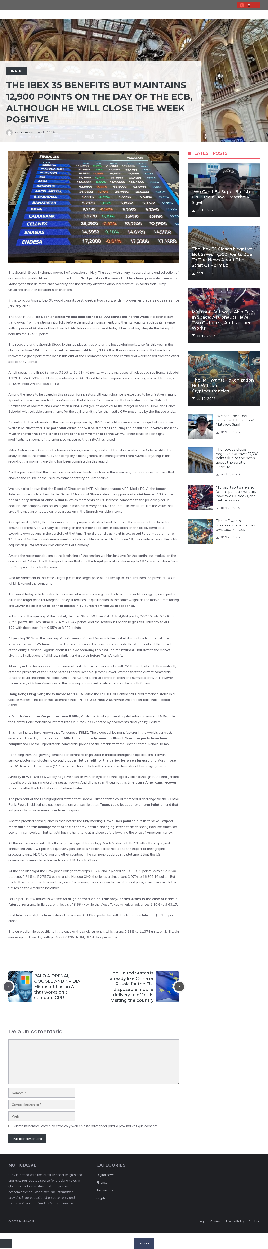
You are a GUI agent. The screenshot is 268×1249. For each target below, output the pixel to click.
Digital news (105, 1175)
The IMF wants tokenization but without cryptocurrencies (237, 525)
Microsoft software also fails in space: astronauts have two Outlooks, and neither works (236, 493)
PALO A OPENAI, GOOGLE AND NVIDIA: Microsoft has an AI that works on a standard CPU (57, 986)
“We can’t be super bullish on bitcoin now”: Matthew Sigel (221, 197)
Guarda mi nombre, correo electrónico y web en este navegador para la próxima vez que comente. (85, 1126)
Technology (104, 1190)
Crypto (101, 1198)
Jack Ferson (26, 132)
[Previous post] (8, 986)
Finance (17, 71)
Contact (216, 1221)
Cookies (254, 1221)
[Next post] (179, 986)
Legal (202, 1221)
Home (80, 1243)
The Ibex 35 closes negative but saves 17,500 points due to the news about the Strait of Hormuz (237, 458)
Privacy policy (235, 1221)
